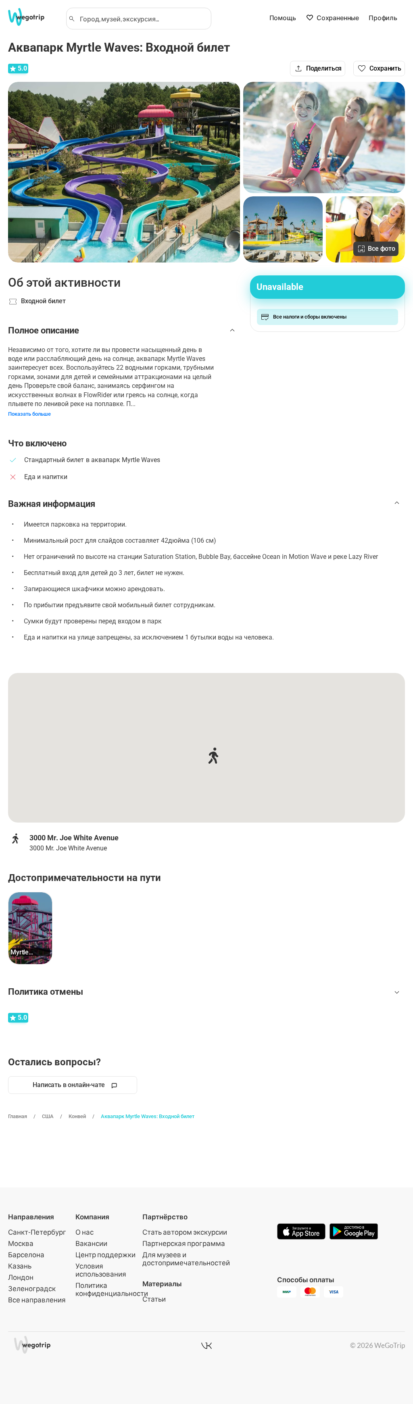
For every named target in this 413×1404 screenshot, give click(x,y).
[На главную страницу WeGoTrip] (32, 17)
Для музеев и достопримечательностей (186, 1258)
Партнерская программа (183, 1243)
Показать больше (29, 414)
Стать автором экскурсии (184, 1232)
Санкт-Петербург (37, 1232)
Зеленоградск (32, 1288)
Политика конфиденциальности (111, 1289)
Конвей (77, 1116)
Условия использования (100, 1270)
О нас (84, 1232)
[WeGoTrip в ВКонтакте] (206, 1345)
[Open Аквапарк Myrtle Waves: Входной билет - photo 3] (282, 229)
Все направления (37, 1300)
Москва (20, 1243)
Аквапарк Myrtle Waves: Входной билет (147, 1116)
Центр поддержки (105, 1254)
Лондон (20, 1277)
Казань (19, 1266)
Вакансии (91, 1243)
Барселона (26, 1254)
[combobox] (142, 18)
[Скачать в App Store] (301, 1232)
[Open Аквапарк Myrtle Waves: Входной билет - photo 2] (324, 137)
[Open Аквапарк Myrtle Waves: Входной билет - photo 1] (124, 172)
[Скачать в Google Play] (354, 1232)
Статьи (154, 1299)
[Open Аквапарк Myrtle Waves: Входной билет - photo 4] (365, 229)
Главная (17, 1116)
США (48, 1116)
